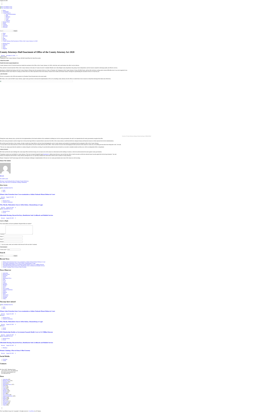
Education (5, 27)
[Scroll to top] (0, 412)
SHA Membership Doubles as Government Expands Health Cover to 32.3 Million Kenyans (23, 264)
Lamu (7, 19)
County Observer (7, 13)
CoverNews (31, 411)
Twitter (4, 360)
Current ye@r (3, 249)
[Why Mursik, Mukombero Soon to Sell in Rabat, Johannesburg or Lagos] (2, 198)
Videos (4, 298)
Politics (4, 291)
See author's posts (4, 178)
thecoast (3, 55)
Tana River (5, 296)
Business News (6, 22)
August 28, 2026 (10, 218)
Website (2, 241)
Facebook (5, 359)
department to (46, 154)
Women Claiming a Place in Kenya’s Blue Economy (14, 267)
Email (1, 239)
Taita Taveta (11, 14)
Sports (4, 293)
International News (7, 278)
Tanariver (8, 20)
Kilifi (7, 15)
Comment (2, 234)
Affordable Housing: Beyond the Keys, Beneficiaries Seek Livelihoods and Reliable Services (26, 215)
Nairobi (4, 285)
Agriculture (5, 25)
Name (2, 236)
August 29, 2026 (10, 197)
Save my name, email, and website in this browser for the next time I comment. (19, 244)
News (4, 47)
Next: (13, 182)
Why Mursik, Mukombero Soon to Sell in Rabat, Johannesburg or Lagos (21, 205)
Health (4, 23)
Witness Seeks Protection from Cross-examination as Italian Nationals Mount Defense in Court (27, 194)
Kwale (7, 18)
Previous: (14, 181)
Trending (6, 11)
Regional (5, 48)
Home (4, 10)
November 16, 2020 (10, 55)
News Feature (6, 288)
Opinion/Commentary (8, 202)
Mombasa (8, 16)
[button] (0, 29)
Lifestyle (5, 24)
